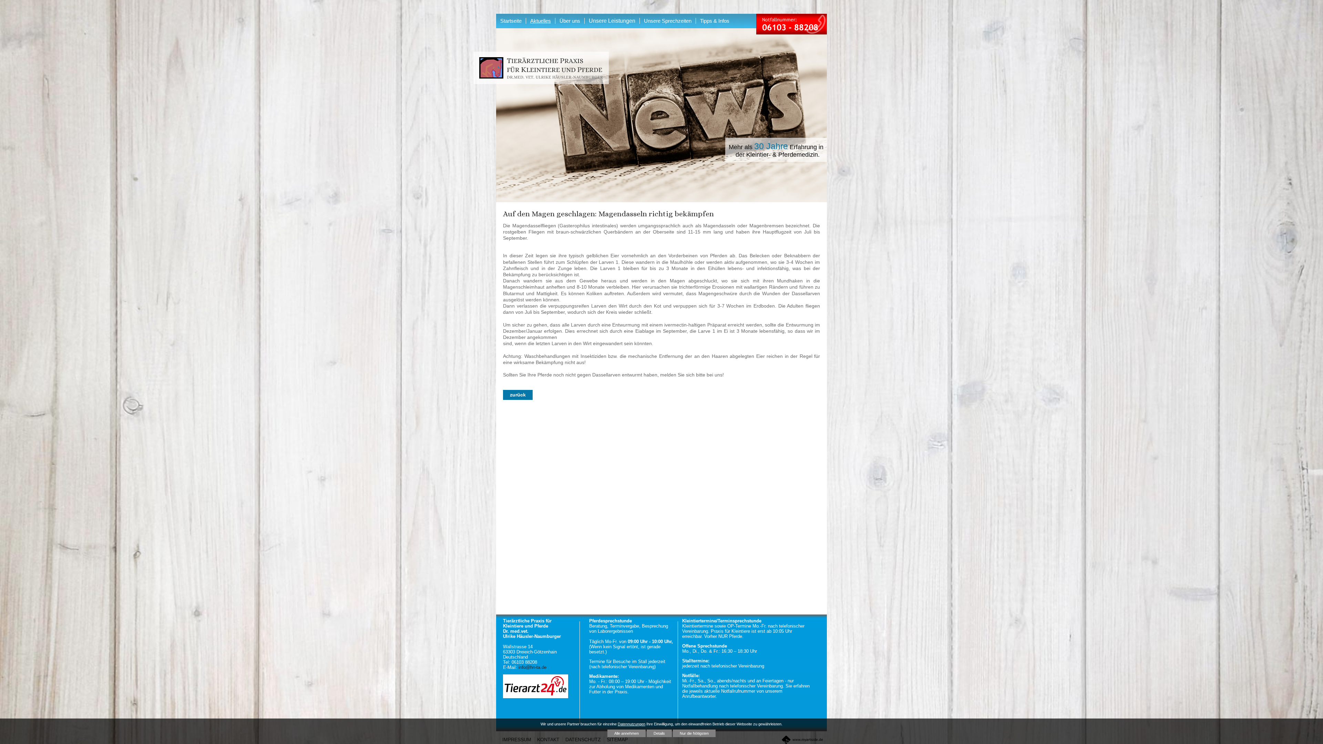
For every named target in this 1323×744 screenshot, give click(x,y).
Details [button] (659, 733)
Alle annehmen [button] (626, 733)
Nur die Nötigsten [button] (694, 733)
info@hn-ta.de (532, 667)
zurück (518, 394)
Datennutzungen (631, 724)
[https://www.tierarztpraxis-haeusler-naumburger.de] (541, 68)
